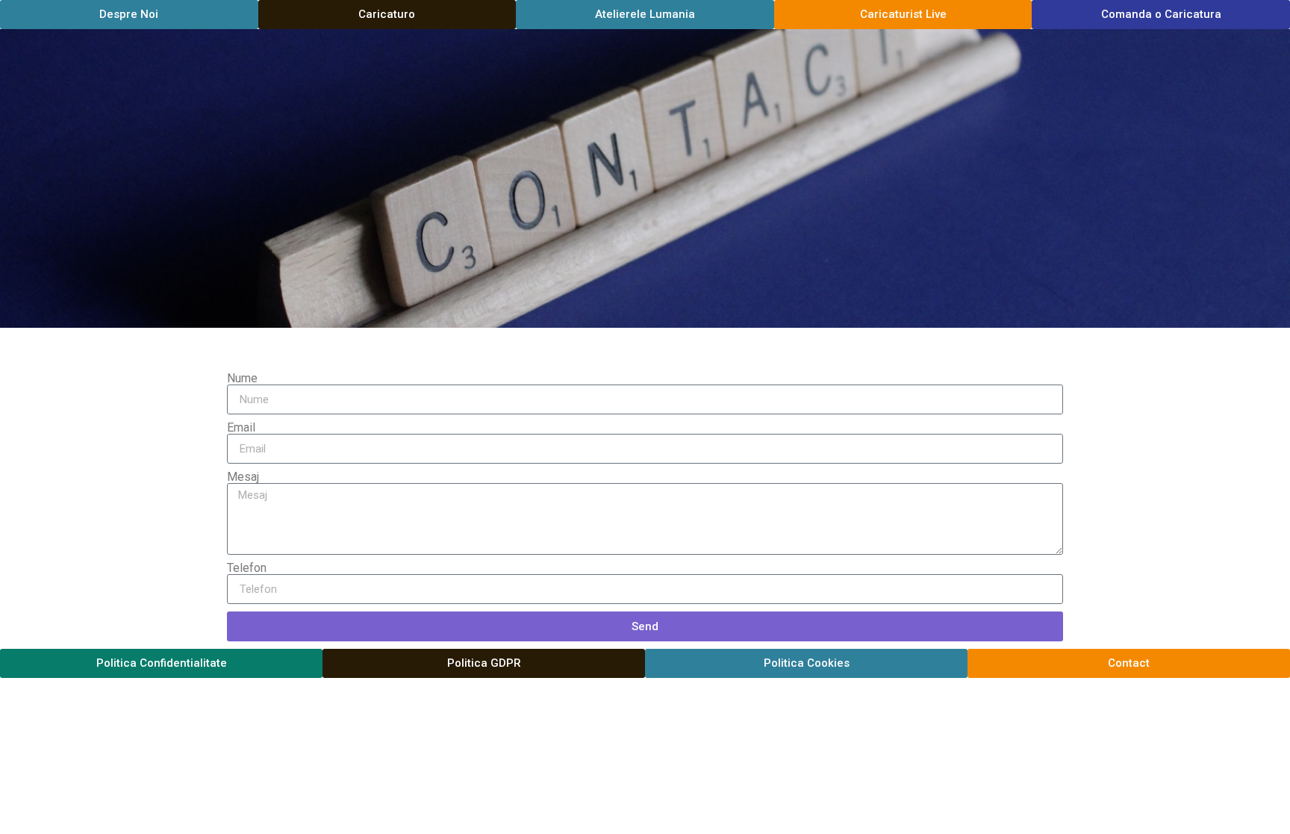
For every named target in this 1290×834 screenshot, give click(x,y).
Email (241, 428)
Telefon (247, 568)
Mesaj (243, 477)
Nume (242, 379)
